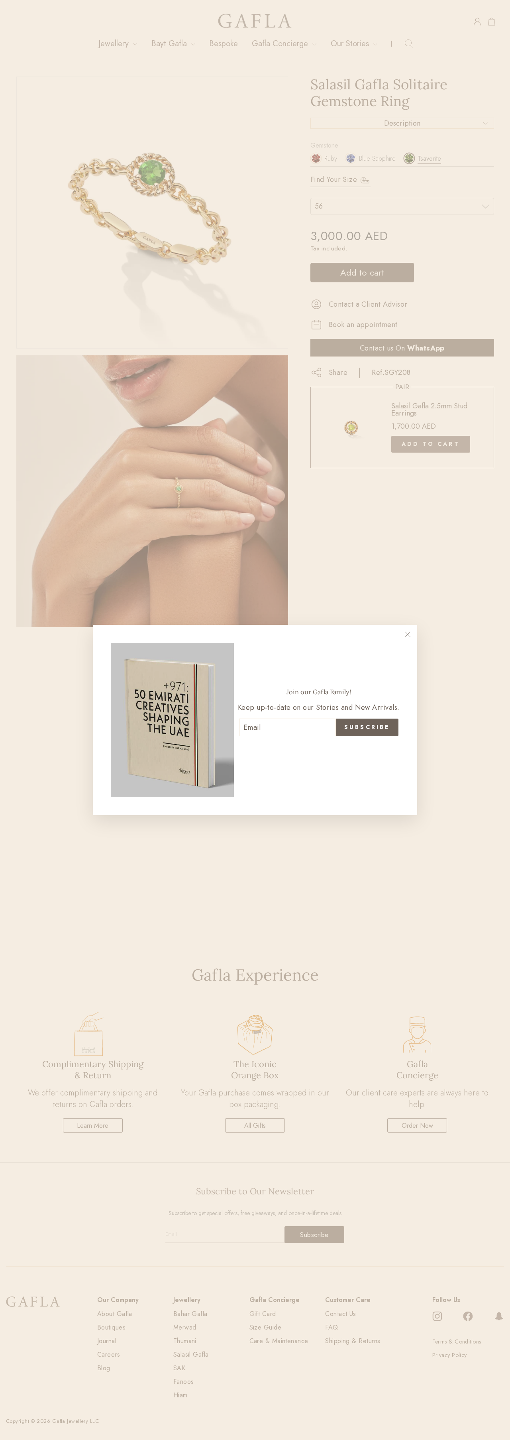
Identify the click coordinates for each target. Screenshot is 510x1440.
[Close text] (318, 749)
